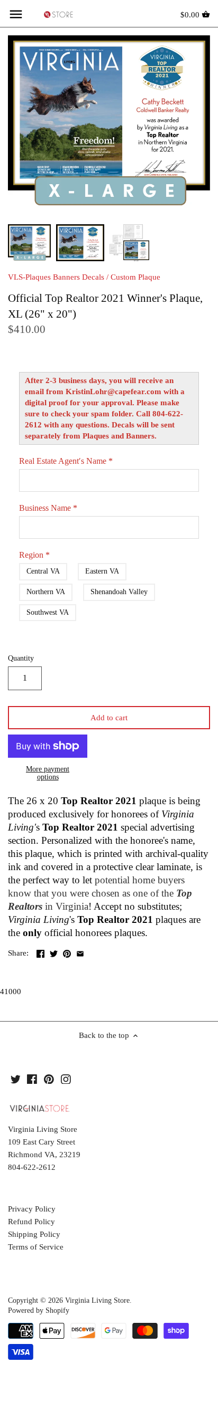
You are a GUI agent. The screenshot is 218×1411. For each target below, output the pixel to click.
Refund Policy (31, 1221)
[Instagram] (66, 1078)
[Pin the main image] (67, 952)
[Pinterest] (49, 1078)
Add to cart (109, 717)
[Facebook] (32, 1078)
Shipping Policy (34, 1234)
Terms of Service (35, 1247)
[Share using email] (80, 952)
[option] (29, 242)
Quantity (21, 658)
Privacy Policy (32, 1209)
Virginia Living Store (97, 1300)
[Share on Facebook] (40, 952)
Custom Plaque (135, 277)
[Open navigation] (16, 14)
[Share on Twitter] (54, 952)
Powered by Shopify (38, 1310)
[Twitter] (16, 1078)
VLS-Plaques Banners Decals (56, 277)
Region (34, 554)
